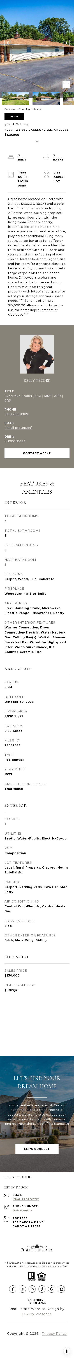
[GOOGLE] (51, 1289)
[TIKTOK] (41, 1289)
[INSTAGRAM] (22, 1289)
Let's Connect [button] (37, 1149)
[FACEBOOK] (12, 1289)
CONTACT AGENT (37, 453)
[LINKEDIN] (32, 1289)
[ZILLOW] (61, 1289)
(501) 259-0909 (16, 414)
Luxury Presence (37, 1314)
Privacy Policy (54, 1334)
